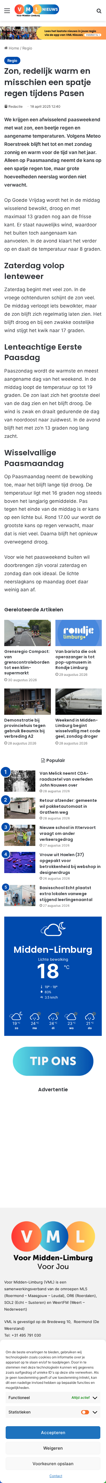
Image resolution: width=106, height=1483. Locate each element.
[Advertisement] (53, 1146)
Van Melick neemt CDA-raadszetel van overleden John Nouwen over (66, 779)
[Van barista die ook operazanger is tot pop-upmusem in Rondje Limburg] (78, 633)
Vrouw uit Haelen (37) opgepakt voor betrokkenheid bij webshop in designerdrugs (70, 863)
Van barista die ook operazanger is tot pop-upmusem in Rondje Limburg (75, 659)
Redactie (15, 106)
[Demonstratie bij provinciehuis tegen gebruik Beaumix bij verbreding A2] (27, 702)
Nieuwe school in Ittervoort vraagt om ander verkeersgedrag (68, 833)
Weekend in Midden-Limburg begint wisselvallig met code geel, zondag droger (77, 728)
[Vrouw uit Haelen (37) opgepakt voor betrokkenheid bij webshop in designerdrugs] (19, 862)
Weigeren (53, 1448)
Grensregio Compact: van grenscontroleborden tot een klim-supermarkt (27, 662)
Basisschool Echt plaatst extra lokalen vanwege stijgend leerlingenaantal (66, 893)
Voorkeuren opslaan (53, 1463)
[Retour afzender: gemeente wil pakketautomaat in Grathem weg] (19, 808)
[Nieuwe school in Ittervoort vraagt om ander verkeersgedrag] (19, 835)
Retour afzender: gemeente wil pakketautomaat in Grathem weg (68, 806)
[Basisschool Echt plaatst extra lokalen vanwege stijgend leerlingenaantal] (19, 895)
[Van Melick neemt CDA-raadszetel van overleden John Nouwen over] (19, 781)
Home (13, 48)
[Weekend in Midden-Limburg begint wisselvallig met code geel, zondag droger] (78, 702)
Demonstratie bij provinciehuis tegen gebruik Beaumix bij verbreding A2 (25, 728)
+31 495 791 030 (26, 1335)
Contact (55, 1476)
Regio (27, 48)
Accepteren (53, 1432)
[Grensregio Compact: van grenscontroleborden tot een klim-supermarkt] (27, 633)
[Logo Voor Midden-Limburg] (36, 10)
